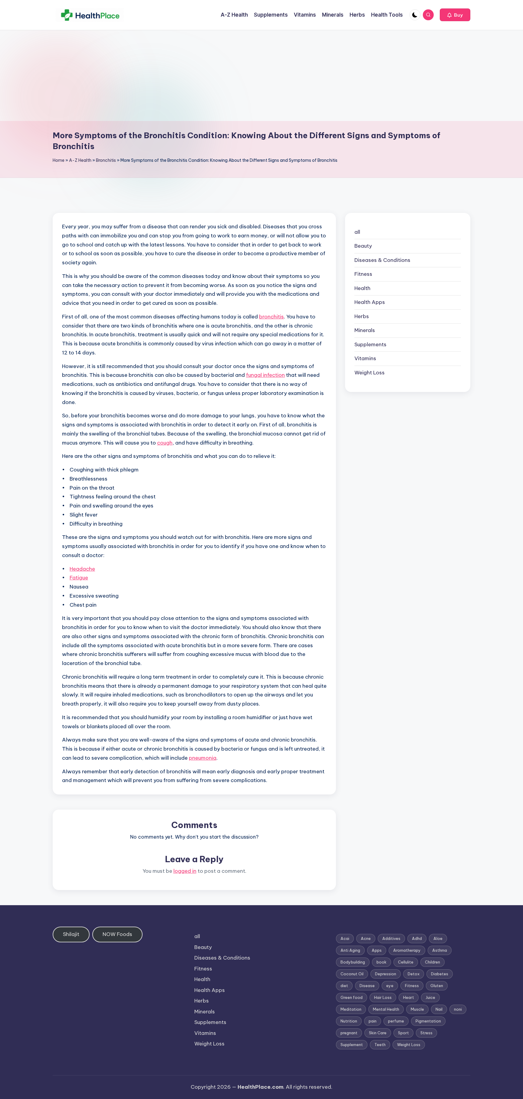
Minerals (364, 330)
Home (58, 160)
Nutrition (348, 1021)
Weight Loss (369, 372)
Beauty (363, 246)
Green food (351, 997)
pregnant (348, 1032)
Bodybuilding (352, 962)
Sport (403, 1032)
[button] (455, 14)
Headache (82, 569)
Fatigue (79, 577)
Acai (344, 938)
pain (373, 1021)
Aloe (437, 938)
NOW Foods (117, 934)
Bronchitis (106, 160)
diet (344, 985)
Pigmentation (428, 1021)
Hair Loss (383, 997)
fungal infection (265, 375)
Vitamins (365, 358)
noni (458, 1009)
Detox (413, 973)
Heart (408, 997)
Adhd (417, 938)
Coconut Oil (351, 973)
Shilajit (71, 934)
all (357, 232)
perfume (396, 1021)
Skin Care (377, 1032)
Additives (391, 938)
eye (389, 985)
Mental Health (386, 1009)
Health (362, 288)
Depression (385, 973)
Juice (430, 997)
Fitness (363, 274)
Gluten (436, 985)
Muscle (417, 1009)
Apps (377, 950)
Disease (367, 985)
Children (432, 962)
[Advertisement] (261, 75)
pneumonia (202, 758)
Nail (439, 1009)
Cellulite (405, 962)
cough (165, 442)
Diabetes (439, 973)
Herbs (361, 316)
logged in (184, 871)
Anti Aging (350, 950)
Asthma (439, 950)
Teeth (380, 1044)
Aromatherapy (407, 950)
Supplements (370, 344)
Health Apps (369, 302)
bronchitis (271, 316)
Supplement (351, 1044)
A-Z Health (80, 160)
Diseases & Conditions (382, 260)
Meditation (350, 1009)
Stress (426, 1032)
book (381, 962)
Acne (366, 938)
